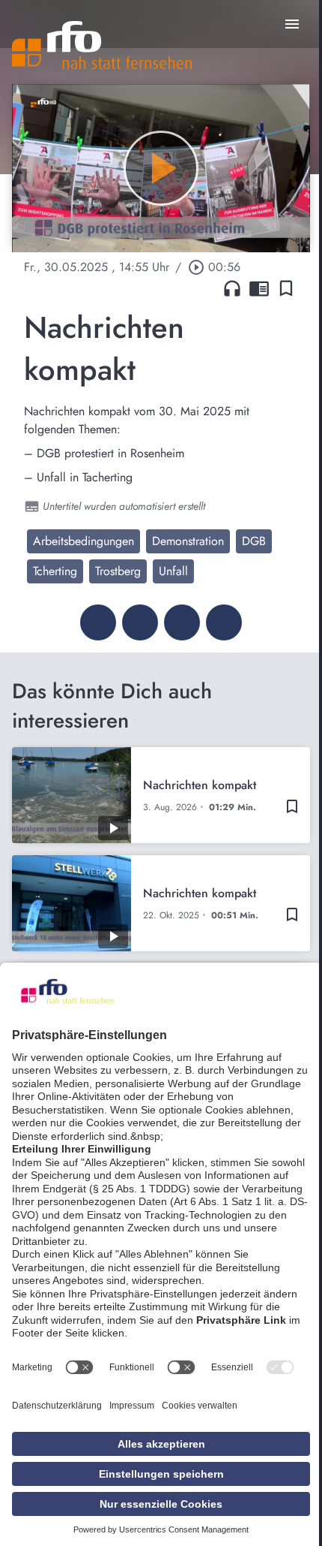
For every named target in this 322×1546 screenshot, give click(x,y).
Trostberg (118, 571)
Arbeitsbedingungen (83, 541)
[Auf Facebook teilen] (98, 622)
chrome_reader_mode (259, 288)
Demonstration (188, 541)
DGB (254, 541)
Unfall (173, 571)
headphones (232, 288)
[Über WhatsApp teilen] (182, 622)
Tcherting (55, 571)
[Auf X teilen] (140, 622)
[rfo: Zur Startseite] (102, 45)
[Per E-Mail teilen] (224, 622)
